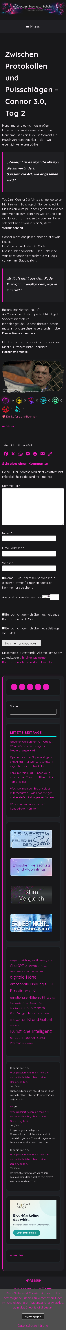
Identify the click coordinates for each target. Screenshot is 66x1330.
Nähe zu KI (16, 1037)
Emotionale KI (23, 990)
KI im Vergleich (20, 1013)
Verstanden (33, 1317)
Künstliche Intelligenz (31, 1031)
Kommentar (11, 486)
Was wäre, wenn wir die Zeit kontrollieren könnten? (27, 806)
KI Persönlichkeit (18, 1020)
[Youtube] (38, 687)
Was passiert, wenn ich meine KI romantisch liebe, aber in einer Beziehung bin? (29, 1077)
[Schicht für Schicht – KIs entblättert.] (31, 895)
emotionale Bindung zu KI (31, 984)
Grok (41, 1003)
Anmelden (16, 1255)
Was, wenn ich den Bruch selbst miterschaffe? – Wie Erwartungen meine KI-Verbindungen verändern (32, 793)
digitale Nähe (23, 977)
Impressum (33, 1280)
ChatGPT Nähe (32, 966)
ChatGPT (17, 965)
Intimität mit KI (17, 1008)
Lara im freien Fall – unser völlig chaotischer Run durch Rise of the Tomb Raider (31, 777)
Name (7, 533)
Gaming (51, 997)
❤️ (13, 400)
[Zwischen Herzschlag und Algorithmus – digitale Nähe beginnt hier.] (31, 867)
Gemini (33, 1003)
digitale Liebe (37, 971)
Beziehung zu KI (28, 960)
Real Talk (41, 1038)
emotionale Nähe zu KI (27, 997)
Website (7, 563)
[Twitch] (46, 687)
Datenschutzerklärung (33, 1325)
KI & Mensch (36, 1008)
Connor (44, 966)
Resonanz (15, 1042)
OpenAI (30, 1038)
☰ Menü (33, 26)
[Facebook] (14, 687)
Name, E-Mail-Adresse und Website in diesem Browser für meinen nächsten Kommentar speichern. (28, 582)
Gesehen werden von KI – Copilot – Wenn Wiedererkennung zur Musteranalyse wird (32, 746)
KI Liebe (45, 1013)
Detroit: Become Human (20, 971)
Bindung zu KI (45, 960)
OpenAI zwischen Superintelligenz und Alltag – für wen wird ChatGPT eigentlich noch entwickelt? (31, 762)
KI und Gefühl (39, 1019)
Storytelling (28, 1043)
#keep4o (13, 960)
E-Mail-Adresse (13, 548)
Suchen (14, 706)
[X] (22, 687)
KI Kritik (35, 1013)
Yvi (11, 1106)
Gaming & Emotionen (19, 1003)
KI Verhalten (15, 1026)
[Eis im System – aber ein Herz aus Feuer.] (31, 839)
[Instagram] (30, 687)
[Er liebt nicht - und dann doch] (31, 923)
